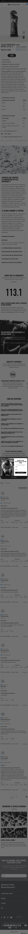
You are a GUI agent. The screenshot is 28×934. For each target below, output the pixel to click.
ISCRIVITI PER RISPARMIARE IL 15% (20, 472)
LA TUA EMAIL (16, 469)
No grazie (21, 474)
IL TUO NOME (16, 466)
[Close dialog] (26, 458)
